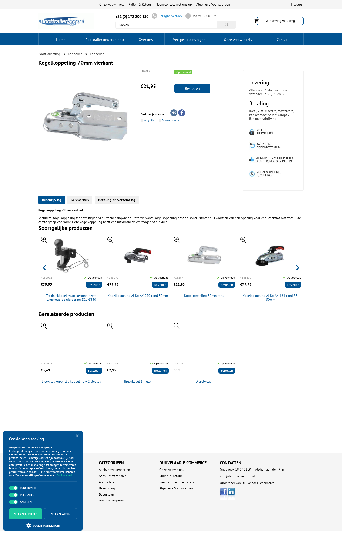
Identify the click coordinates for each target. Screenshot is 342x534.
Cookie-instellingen (46, 525)
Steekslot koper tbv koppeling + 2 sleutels (72, 382)
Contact (282, 39)
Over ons (146, 39)
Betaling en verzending (116, 199)
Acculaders (106, 482)
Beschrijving (51, 199)
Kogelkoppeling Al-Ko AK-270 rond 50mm (138, 296)
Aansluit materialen (113, 476)
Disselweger (204, 382)
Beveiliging (107, 488)
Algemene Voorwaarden (213, 4)
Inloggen (297, 4)
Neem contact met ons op (174, 4)
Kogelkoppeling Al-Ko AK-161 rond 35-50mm (271, 298)
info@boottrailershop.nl (237, 476)
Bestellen (192, 88)
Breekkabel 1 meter (138, 382)
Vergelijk (149, 120)
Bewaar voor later (172, 120)
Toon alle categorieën (111, 500)
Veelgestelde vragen (189, 39)
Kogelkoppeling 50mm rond (204, 296)
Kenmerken (80, 199)
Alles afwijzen (60, 514)
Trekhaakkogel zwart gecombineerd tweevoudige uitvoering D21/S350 (71, 298)
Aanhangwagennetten (114, 470)
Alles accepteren (25, 514)
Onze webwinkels (111, 4)
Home (60, 39)
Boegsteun (106, 495)
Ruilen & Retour (139, 4)
